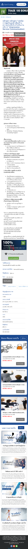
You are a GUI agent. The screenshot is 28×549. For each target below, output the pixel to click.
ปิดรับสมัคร (19, 34)
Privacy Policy (17, 548)
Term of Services (11, 548)
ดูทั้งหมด (24, 338)
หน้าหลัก (3, 17)
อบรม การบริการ (12, 286)
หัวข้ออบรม (8, 17)
